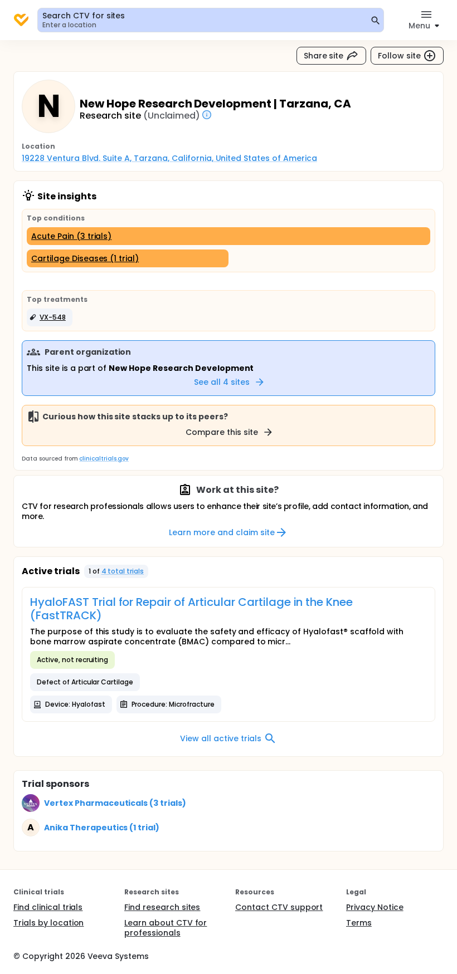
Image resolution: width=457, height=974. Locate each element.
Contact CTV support (279, 907)
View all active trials (220, 738)
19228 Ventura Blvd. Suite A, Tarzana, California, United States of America (169, 158)
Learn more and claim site (221, 532)
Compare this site (222, 432)
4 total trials (122, 571)
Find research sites (162, 907)
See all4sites (222, 382)
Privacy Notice (374, 907)
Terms (359, 923)
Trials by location (48, 923)
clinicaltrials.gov (103, 458)
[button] (49, 317)
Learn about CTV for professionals (165, 928)
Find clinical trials (47, 907)
